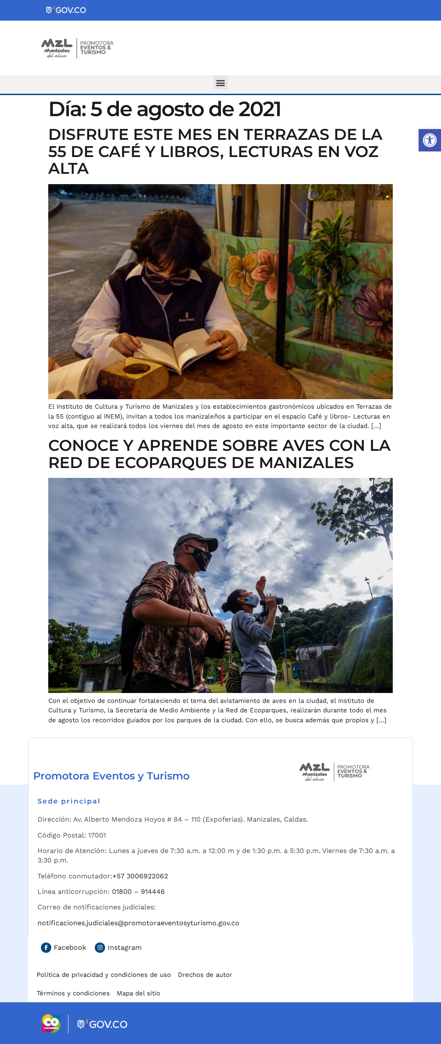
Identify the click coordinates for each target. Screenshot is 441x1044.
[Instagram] (100, 947)
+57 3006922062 (140, 876)
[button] (430, 140)
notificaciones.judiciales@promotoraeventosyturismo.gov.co (138, 923)
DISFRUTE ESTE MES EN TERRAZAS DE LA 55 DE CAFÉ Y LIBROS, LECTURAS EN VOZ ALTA (215, 151)
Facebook (70, 947)
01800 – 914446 (138, 891)
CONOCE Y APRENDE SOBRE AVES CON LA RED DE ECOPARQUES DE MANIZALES (219, 454)
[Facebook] (46, 947)
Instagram (125, 947)
